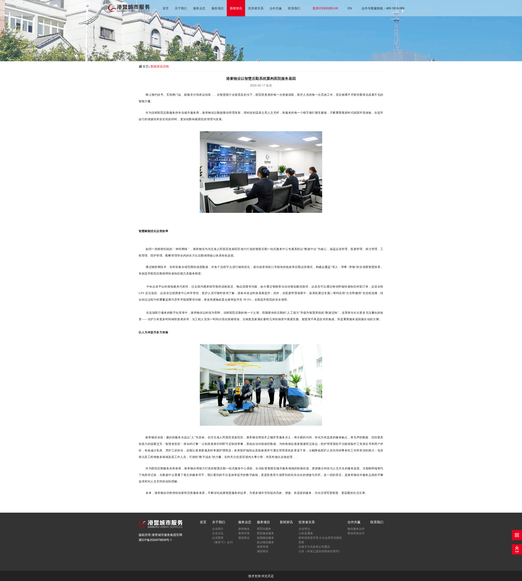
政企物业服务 (265, 542)
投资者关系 (255, 8)
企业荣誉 (217, 537)
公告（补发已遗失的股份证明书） (320, 551)
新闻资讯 (236, 8)
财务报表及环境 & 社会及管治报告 (320, 537)
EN (350, 8)
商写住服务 (264, 529)
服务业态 (199, 8)
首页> (146, 66)
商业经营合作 (356, 533)
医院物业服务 (265, 533)
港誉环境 (244, 533)
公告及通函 (306, 533)
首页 (166, 8)
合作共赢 (276, 8)
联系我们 (294, 8)
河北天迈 (267, 576)
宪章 (301, 542)
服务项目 (217, 8)
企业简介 (217, 529)
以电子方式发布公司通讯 (314, 546)
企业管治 (304, 529)
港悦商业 (244, 537)
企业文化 (217, 533)
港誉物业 (244, 529)
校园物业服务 (265, 537)
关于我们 (181, 8)
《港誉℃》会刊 (222, 542)
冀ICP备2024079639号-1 (155, 540)
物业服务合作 (356, 529)
